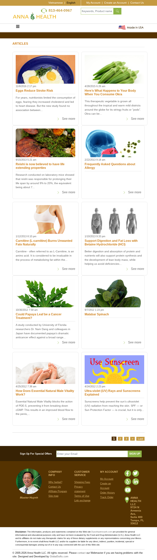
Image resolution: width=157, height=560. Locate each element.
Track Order (106, 497)
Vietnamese (55, 2)
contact (81, 552)
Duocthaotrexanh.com (101, 532)
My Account (93, 2)
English (71, 2)
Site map (53, 495)
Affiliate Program (57, 491)
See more (68, 118)
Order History (107, 492)
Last (140, 438)
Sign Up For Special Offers (36, 453)
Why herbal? (55, 482)
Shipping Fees (82, 482)
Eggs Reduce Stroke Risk (34, 90)
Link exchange (82, 500)
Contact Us (137, 2)
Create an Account (115, 2)
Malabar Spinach (97, 314)
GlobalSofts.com (59, 556)
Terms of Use (81, 495)
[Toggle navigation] (17, 27)
